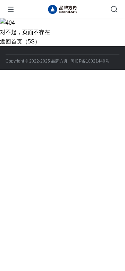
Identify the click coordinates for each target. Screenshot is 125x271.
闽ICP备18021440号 (89, 61)
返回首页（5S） (20, 41)
